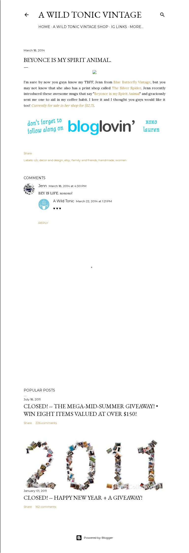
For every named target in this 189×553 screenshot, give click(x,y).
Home (44, 27)
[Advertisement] (94, 341)
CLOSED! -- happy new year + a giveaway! (83, 497)
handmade (106, 160)
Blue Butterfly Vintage (132, 82)
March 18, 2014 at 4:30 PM (67, 186)
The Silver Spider (126, 88)
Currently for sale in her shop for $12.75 (62, 105)
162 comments (45, 507)
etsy (67, 160)
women (120, 160)
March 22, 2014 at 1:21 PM (94, 201)
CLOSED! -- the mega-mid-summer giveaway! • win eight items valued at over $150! (91, 410)
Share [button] (28, 153)
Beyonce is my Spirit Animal (117, 93)
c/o (36, 160)
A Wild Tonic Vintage (90, 14)
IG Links (119, 27)
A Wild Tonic (63, 201)
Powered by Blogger (98, 537)
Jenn (42, 186)
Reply (43, 223)
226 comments (46, 423)
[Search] (162, 13)
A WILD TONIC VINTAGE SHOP (80, 27)
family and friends (84, 160)
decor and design (51, 160)
